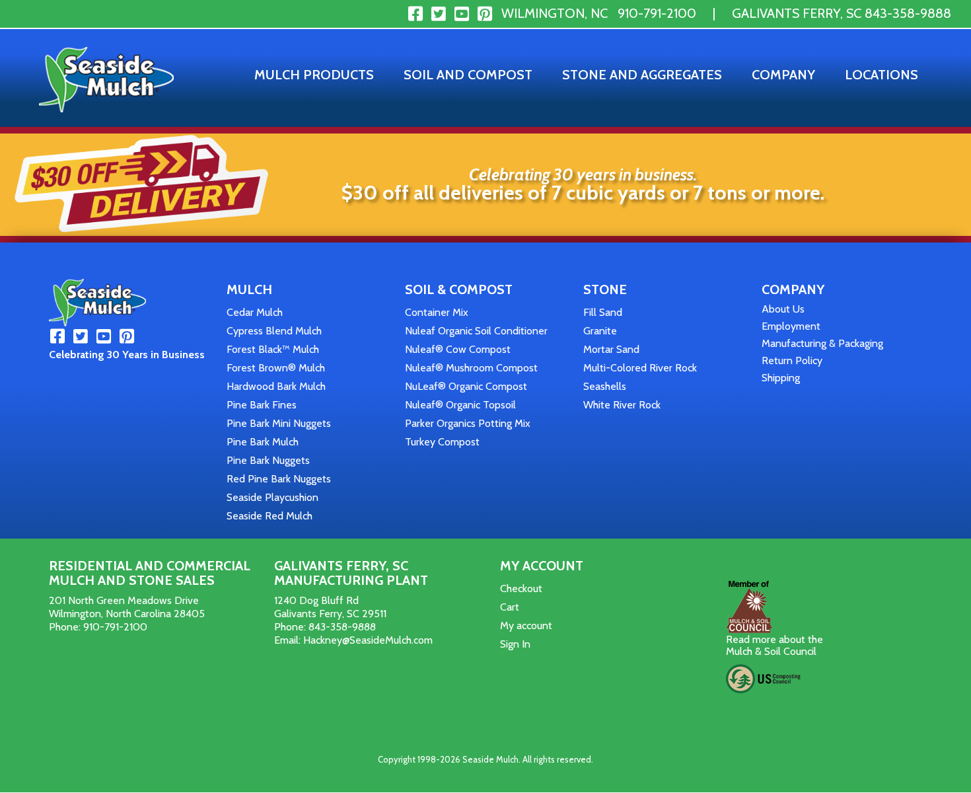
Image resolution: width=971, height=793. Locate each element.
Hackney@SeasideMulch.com (368, 640)
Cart (509, 607)
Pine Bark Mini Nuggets (279, 423)
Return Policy (792, 360)
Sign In (515, 644)
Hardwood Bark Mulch (276, 386)
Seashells (604, 386)
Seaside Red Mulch (269, 516)
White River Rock (622, 404)
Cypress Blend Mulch (274, 330)
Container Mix (436, 312)
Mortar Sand (611, 349)
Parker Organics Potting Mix (467, 423)
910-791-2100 (657, 13)
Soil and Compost (468, 75)
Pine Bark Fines (262, 404)
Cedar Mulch (255, 312)
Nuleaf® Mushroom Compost (471, 367)
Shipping (781, 377)
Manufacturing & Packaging (822, 343)
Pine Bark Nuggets (268, 460)
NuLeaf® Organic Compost (466, 386)
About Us (783, 309)
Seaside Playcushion (272, 497)
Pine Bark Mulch (263, 441)
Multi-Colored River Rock (640, 367)
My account (526, 625)
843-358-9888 (908, 13)
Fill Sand (602, 312)
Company (783, 75)
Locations (881, 75)
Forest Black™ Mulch (273, 349)
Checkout (521, 588)
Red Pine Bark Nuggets (279, 478)
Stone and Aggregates (642, 75)
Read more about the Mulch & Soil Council (774, 645)
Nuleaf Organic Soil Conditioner (476, 330)
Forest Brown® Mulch (276, 367)
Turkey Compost (442, 441)
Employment (791, 326)
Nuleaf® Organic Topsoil (460, 404)
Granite (600, 330)
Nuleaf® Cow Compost (458, 349)
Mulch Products (314, 75)
